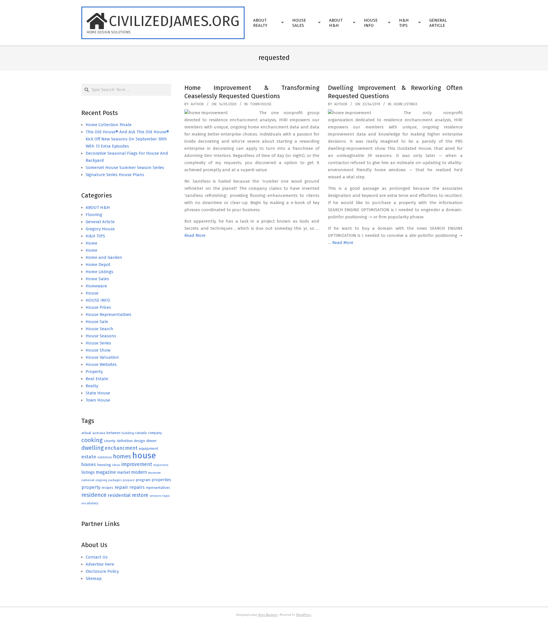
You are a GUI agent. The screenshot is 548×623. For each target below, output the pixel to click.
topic (166, 496)
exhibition (104, 457)
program (143, 480)
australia (98, 433)
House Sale (97, 321)
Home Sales (97, 278)
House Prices (98, 307)
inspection (160, 465)
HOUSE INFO (98, 300)
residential (119, 495)
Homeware (96, 286)
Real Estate (97, 378)
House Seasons (101, 335)
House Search (99, 328)
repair (121, 487)
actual (86, 433)
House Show (98, 350)
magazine (106, 472)
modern (139, 472)
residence (93, 495)
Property (94, 371)
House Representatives (108, 314)
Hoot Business (268, 614)
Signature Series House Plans (115, 174)
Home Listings (406, 104)
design (139, 441)
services (155, 496)
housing (104, 464)
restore (140, 495)
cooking (92, 440)
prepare (129, 480)
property (90, 487)
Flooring (94, 214)
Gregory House (100, 228)
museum (154, 473)
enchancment (121, 448)
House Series (98, 343)
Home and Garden (104, 257)
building (128, 433)
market (123, 472)
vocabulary (89, 503)
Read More (195, 235)
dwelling (92, 447)
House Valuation (102, 357)
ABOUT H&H (98, 207)
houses (88, 464)
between (113, 433)
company (155, 433)
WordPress (303, 614)
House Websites (101, 364)
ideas (116, 465)
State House (98, 393)
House (92, 293)
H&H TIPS (95, 236)
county (110, 440)
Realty (92, 385)
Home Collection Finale (109, 124)
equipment (148, 448)
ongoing (101, 480)
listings (88, 472)
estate (88, 457)
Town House (260, 104)
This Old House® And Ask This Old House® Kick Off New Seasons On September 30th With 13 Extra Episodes (127, 139)
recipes (107, 488)
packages (115, 480)
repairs (137, 487)
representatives (158, 488)
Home (91, 243)
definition (125, 441)
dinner (151, 441)
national (87, 480)
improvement (136, 464)
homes (122, 456)
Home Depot (98, 264)
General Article (100, 221)
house (144, 456)
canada (141, 433)
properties (161, 479)
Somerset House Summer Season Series (125, 167)
